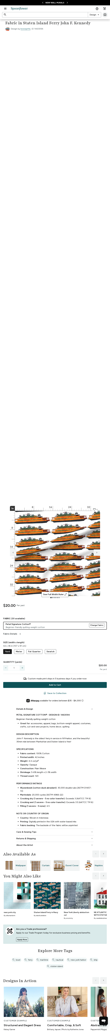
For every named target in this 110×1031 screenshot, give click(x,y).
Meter (19, 651)
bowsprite (25, 28)
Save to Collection (55, 693)
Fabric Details (12, 633)
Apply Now (22, 939)
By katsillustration (40, 915)
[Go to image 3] (54, 597)
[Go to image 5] (57, 597)
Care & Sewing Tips (54, 831)
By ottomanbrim (9, 915)
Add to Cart (55, 685)
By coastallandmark (101, 918)
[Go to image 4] (55, 597)
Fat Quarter (34, 651)
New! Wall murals (54, 3)
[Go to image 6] (59, 597)
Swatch (50, 651)
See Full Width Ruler (55, 594)
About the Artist (54, 845)
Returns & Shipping (54, 838)
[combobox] (94, 14)
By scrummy (68, 918)
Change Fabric (96, 625)
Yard (7, 651)
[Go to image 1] (51, 597)
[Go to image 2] (52, 597)
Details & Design (54, 708)
